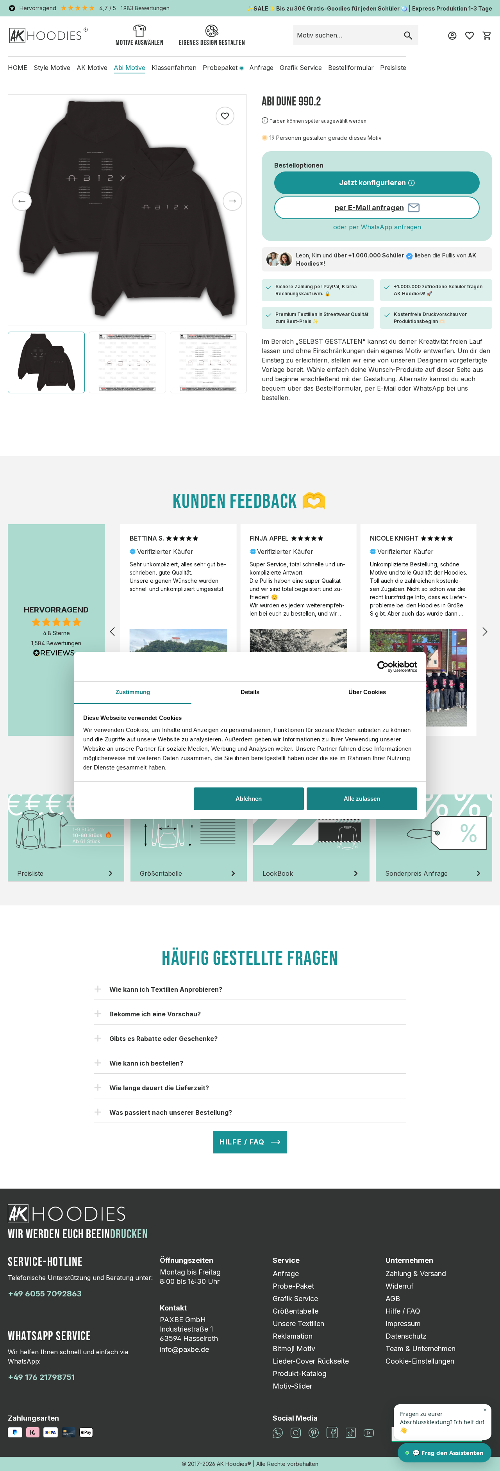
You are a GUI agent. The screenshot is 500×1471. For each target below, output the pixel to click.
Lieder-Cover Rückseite (311, 1361)
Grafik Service (295, 1298)
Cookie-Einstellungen (420, 1361)
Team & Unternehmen (420, 1348)
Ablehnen (249, 798)
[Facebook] (332, 1432)
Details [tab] (250, 692)
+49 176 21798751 (41, 1377)
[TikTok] (351, 1432)
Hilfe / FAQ (403, 1311)
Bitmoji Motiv (294, 1348)
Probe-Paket (293, 1286)
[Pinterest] (314, 1432)
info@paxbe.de (184, 1349)
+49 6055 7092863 (45, 1293)
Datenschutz (406, 1336)
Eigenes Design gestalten (212, 43)
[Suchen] (408, 35)
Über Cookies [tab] (367, 692)
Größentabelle (295, 1311)
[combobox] (345, 35)
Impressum (403, 1323)
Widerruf (400, 1286)
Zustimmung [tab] (133, 692)
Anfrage (286, 1273)
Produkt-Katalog (300, 1373)
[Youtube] (369, 1432)
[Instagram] (296, 1432)
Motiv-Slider (292, 1386)
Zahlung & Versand (416, 1273)
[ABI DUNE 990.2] (127, 210)
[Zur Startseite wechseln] (48, 35)
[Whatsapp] (278, 1432)
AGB (393, 1298)
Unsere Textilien (298, 1323)
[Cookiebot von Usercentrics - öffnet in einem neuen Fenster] (383, 667)
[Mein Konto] (452, 35)
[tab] (66, 838)
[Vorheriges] (22, 201)
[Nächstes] (232, 201)
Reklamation (292, 1336)
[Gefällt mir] (225, 116)
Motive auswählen (139, 43)
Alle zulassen (362, 798)
